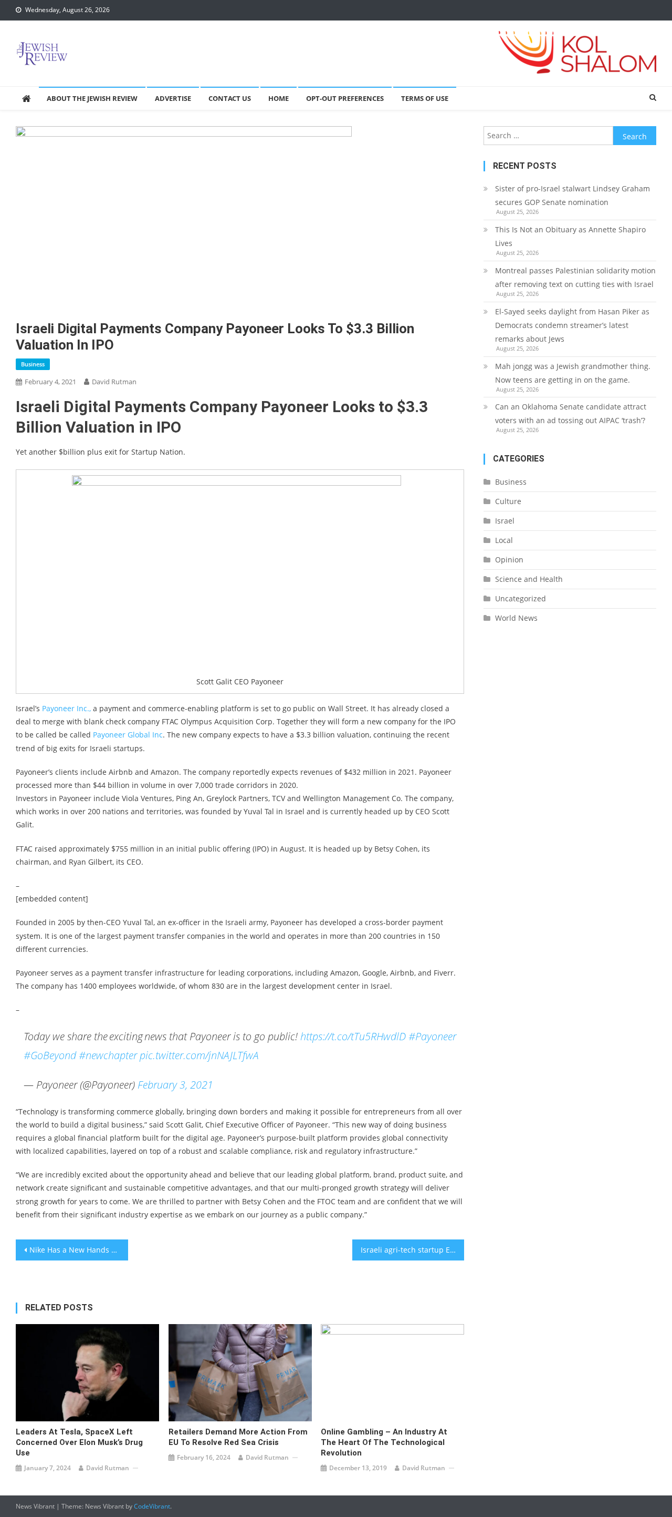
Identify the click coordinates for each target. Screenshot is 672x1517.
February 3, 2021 (175, 1085)
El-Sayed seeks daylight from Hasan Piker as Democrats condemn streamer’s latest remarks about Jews (572, 325)
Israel (504, 521)
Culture (508, 501)
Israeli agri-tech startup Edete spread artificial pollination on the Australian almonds (413, 1250)
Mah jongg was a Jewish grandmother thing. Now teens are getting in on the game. (572, 373)
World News (516, 618)
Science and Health (529, 579)
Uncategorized (520, 598)
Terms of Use (424, 98)
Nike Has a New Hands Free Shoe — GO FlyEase (78, 1250)
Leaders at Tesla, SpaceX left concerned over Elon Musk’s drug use (79, 1442)
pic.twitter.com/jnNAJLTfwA (199, 1055)
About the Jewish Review (92, 98)
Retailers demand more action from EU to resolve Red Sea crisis (238, 1437)
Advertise (173, 98)
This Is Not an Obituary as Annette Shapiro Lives (570, 236)
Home (278, 98)
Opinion (509, 560)
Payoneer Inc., (66, 708)
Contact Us (229, 98)
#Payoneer (432, 1036)
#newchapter (108, 1055)
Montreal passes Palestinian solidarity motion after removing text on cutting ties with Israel (575, 277)
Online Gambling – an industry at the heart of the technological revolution (384, 1442)
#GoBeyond (50, 1055)
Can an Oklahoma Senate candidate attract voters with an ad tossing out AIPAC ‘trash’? (570, 413)
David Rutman (114, 381)
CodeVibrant (152, 1506)
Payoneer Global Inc (128, 735)
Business (33, 364)
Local (504, 540)
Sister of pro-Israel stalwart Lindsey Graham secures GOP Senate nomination (572, 195)
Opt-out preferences (345, 98)
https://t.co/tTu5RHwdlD (353, 1036)
